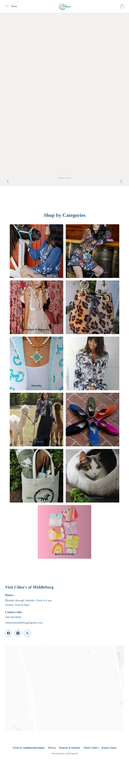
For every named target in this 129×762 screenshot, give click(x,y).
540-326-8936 (13, 617)
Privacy (52, 747)
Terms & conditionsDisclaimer (29, 747)
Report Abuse (109, 747)
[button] (64, 6)
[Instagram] (17, 633)
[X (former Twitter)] (27, 633)
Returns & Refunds (69, 747)
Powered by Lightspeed (65, 753)
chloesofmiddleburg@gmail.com (23, 622)
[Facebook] (8, 633)
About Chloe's (91, 747)
